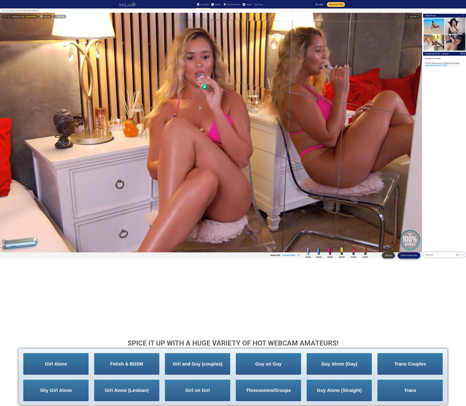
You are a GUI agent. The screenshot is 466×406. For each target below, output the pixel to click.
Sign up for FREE (336, 4)
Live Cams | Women (8, 11)
